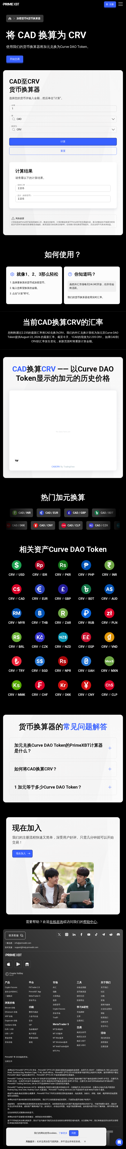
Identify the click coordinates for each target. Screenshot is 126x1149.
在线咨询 (56, 922)
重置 (63, 150)
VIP (30, 1025)
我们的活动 (105, 1038)
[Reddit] (111, 934)
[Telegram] (103, 934)
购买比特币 (81, 1032)
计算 (63, 141)
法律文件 (104, 1022)
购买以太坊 (81, 1037)
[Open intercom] (119, 1142)
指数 (55, 992)
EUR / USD (9, 1029)
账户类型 (32, 1033)
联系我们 (104, 1017)
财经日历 (80, 996)
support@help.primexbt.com (26, 947)
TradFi (55, 1017)
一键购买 (8, 996)
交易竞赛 (104, 1046)
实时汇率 (21, 185)
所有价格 (8, 1042)
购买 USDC (81, 1045)
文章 (79, 1016)
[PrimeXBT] (10, 4)
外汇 (55, 987)
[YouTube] (89, 934)
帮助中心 (90, 922)
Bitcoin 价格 (10, 1008)
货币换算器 (81, 992)
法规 (102, 996)
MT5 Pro (56, 1051)
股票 (55, 1000)
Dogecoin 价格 (11, 1021)
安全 (31, 1021)
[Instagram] (66, 934)
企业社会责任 (106, 1009)
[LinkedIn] (74, 934)
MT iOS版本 (58, 1033)
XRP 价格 (9, 1016)
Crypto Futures (11, 987)
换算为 (14, 126)
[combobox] (64, 119)
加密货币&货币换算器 (28, 18)
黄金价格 (8, 1038)
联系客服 (14, 935)
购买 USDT (81, 1041)
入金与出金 (33, 1016)
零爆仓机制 (33, 1038)
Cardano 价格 (10, 1025)
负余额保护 (33, 1029)
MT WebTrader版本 (61, 1046)
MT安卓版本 (58, 1029)
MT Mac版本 (58, 1038)
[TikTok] (96, 934)
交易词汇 (80, 1021)
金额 (13, 105)
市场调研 (80, 1012)
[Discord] (118, 934)
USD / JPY (9, 1033)
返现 (31, 1042)
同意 (74, 1133)
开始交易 (15, 59)
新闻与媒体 (105, 1005)
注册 (111, 4)
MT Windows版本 (60, 1042)
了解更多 (63, 1133)
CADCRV (56, 467)
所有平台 (32, 1000)
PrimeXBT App (35, 992)
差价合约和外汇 (11, 992)
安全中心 (104, 1026)
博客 (102, 1013)
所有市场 (56, 1013)
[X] (59, 934)
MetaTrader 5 (34, 996)
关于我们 (104, 987)
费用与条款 (33, 1012)
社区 (102, 992)
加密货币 (56, 1005)
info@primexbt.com (23, 943)
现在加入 (21, 853)
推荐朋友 (104, 1042)
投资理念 (80, 1000)
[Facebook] (81, 934)
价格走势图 (81, 987)
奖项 (102, 1000)
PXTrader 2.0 (34, 987)
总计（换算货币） (25, 195)
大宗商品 (56, 996)
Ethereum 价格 (11, 1012)
